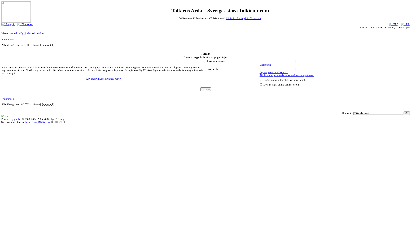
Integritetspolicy (113, 78)
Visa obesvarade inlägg (13, 33)
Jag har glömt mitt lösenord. (274, 72)
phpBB (18, 119)
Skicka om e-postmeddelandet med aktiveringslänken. (287, 75)
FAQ (395, 24)
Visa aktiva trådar (35, 33)
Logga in (10, 24)
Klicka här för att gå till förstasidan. (243, 18)
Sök (407, 24)
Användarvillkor (94, 78)
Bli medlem (27, 24)
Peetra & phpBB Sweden (38, 122)
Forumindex (7, 39)
